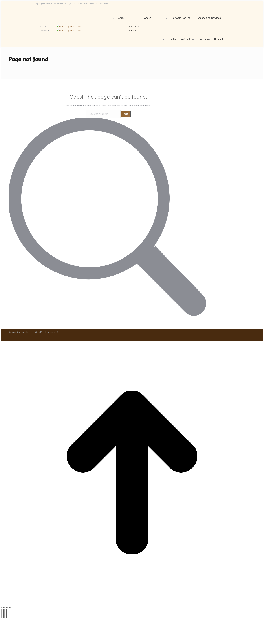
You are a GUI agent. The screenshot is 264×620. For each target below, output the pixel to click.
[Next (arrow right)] (5, 613)
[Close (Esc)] (2, 607)
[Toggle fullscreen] (8, 607)
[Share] (5, 607)
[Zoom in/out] (11, 607)
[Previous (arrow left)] (2, 613)
